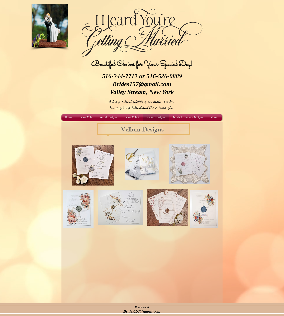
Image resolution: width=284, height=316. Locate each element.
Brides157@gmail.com (142, 84)
